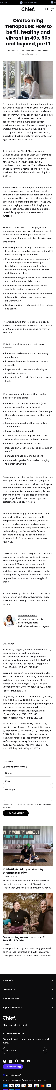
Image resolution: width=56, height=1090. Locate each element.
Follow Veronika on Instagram (33, 626)
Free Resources (11, 998)
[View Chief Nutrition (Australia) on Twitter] (22, 1061)
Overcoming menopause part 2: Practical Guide (24, 938)
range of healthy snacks (15, 578)
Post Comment (15, 813)
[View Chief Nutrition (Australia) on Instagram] (5, 1061)
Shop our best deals (30, 2)
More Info (8, 980)
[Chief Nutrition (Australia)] (28, 9)
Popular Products (12, 1007)
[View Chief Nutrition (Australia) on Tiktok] (11, 1061)
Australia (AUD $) (13, 1075)
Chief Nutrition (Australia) (20, 1080)
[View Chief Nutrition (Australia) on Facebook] (16, 1061)
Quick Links (9, 989)
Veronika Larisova (27, 615)
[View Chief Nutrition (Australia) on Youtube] (28, 1061)
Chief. (44, 1080)
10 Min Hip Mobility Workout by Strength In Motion (23, 871)
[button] (46, 9)
